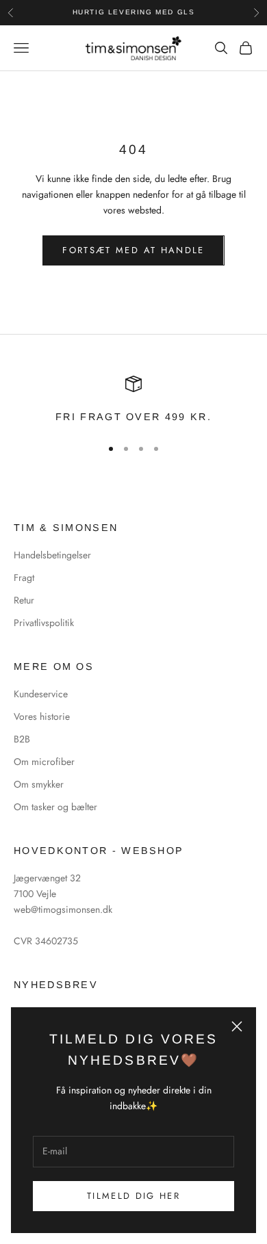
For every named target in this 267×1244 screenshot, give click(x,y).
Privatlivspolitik (44, 623)
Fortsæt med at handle (133, 250)
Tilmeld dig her (133, 1195)
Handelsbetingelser (52, 555)
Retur (24, 600)
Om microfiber (44, 761)
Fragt (24, 577)
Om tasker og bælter (55, 807)
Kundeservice (41, 694)
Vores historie (42, 716)
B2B (22, 739)
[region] (133, 400)
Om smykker (39, 784)
